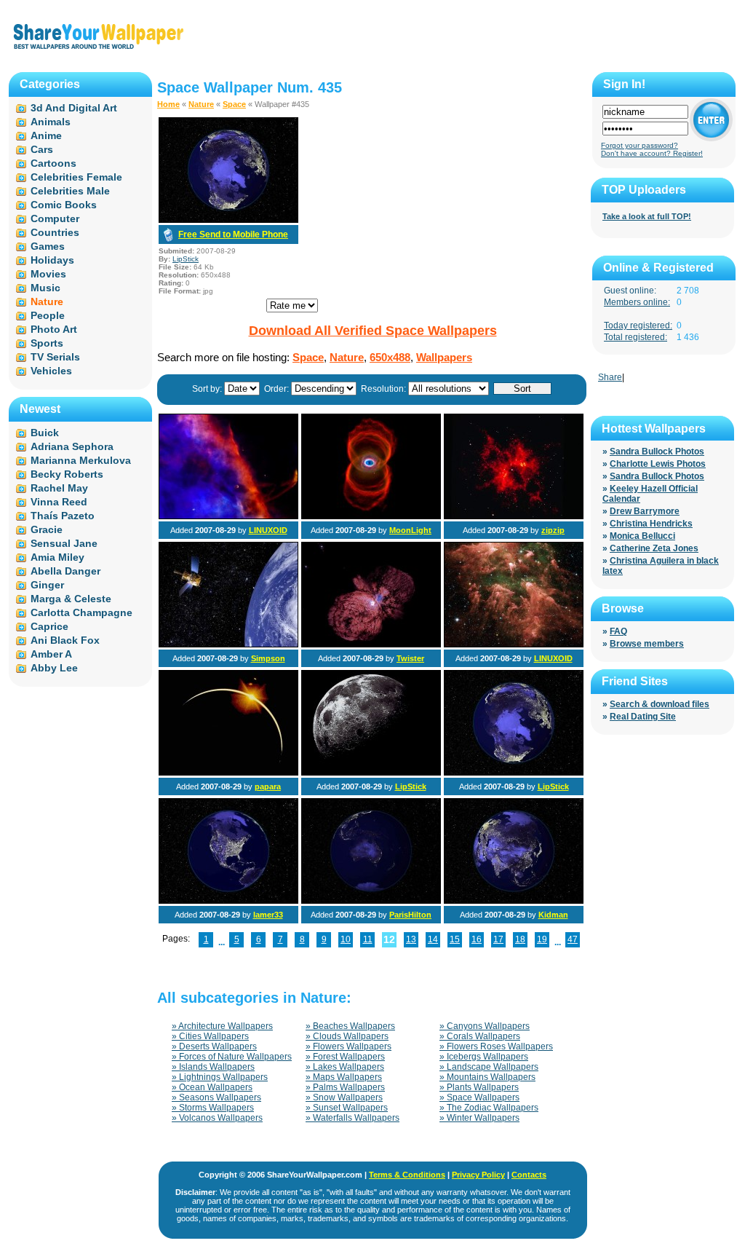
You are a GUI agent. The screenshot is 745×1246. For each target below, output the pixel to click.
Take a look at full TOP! (646, 216)
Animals (51, 121)
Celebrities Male (70, 191)
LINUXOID (268, 530)
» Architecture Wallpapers (222, 1026)
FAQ (618, 631)
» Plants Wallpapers (479, 1087)
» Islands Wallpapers (213, 1067)
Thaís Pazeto (63, 515)
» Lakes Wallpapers (345, 1067)
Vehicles (51, 370)
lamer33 (268, 914)
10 (345, 939)
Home (168, 104)
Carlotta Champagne (81, 612)
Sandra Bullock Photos (657, 451)
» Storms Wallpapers (213, 1108)
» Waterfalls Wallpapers (352, 1118)
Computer (55, 218)
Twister (410, 658)
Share (610, 377)
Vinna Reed (59, 502)
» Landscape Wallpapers (488, 1067)
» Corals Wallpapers (479, 1036)
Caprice (49, 626)
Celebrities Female (76, 177)
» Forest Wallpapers (345, 1057)
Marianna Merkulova (81, 460)
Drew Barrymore (645, 511)
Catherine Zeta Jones (654, 548)
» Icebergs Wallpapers (483, 1057)
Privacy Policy (478, 1174)
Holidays (52, 260)
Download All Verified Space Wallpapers (373, 330)
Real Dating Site (643, 716)
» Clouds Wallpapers (347, 1036)
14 (433, 939)
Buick (45, 432)
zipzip (553, 530)
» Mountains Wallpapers (487, 1077)
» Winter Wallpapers (479, 1118)
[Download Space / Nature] (228, 220)
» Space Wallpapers (479, 1097)
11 (367, 939)
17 (498, 939)
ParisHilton (410, 914)
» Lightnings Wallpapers (220, 1077)
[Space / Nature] (228, 516)
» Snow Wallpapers (344, 1097)
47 (572, 939)
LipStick (185, 259)
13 (411, 939)
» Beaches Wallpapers (350, 1026)
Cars (42, 149)
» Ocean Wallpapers (212, 1087)
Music (45, 287)
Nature (201, 104)
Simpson (268, 658)
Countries (55, 232)
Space (234, 104)
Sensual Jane (64, 543)
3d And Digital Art (74, 108)
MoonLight (410, 530)
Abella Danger (65, 571)
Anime (46, 135)
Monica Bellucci (642, 536)
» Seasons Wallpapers (216, 1097)
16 (476, 939)
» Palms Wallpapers (345, 1087)
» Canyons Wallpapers (484, 1026)
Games (48, 246)
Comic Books (64, 204)
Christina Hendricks (651, 523)
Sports (47, 343)
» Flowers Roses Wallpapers (496, 1046)
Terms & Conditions (407, 1174)
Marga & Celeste (71, 598)
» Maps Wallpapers (344, 1077)
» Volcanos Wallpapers (217, 1118)
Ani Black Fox (65, 640)
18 (520, 939)
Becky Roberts (67, 474)
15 (455, 939)
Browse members (647, 644)
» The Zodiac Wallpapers (488, 1108)
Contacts (528, 1174)
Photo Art (54, 329)
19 (542, 939)
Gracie (47, 529)
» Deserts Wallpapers (214, 1046)
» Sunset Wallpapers (347, 1108)
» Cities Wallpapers (210, 1036)
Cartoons (53, 163)
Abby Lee (54, 668)
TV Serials (55, 357)
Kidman (553, 914)
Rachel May (59, 488)
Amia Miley (57, 557)
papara (268, 786)
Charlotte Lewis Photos (658, 464)
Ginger (47, 585)
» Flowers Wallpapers (348, 1046)
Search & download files (659, 704)
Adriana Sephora (72, 446)
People (48, 315)
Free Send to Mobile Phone (233, 234)
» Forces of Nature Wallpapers (232, 1057)
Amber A (51, 654)
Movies (48, 274)
